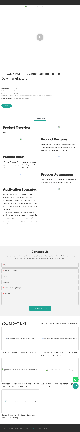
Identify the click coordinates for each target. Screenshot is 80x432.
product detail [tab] (40, 119)
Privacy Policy (42, 428)
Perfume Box (43, 323)
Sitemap (33, 428)
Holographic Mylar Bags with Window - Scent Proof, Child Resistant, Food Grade (20, 385)
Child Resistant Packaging (57, 323)
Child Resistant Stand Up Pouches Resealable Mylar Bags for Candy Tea (59, 353)
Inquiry (6, 105)
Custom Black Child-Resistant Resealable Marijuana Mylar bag (18, 416)
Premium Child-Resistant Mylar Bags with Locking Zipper (18, 353)
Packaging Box (73, 323)
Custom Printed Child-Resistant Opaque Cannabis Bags (57, 385)
